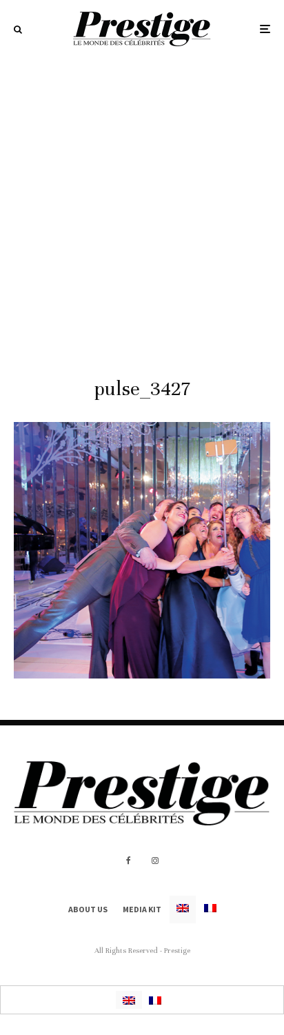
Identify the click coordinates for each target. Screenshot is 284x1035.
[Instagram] (155, 860)
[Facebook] (128, 860)
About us (88, 909)
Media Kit (142, 909)
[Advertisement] (142, 207)
